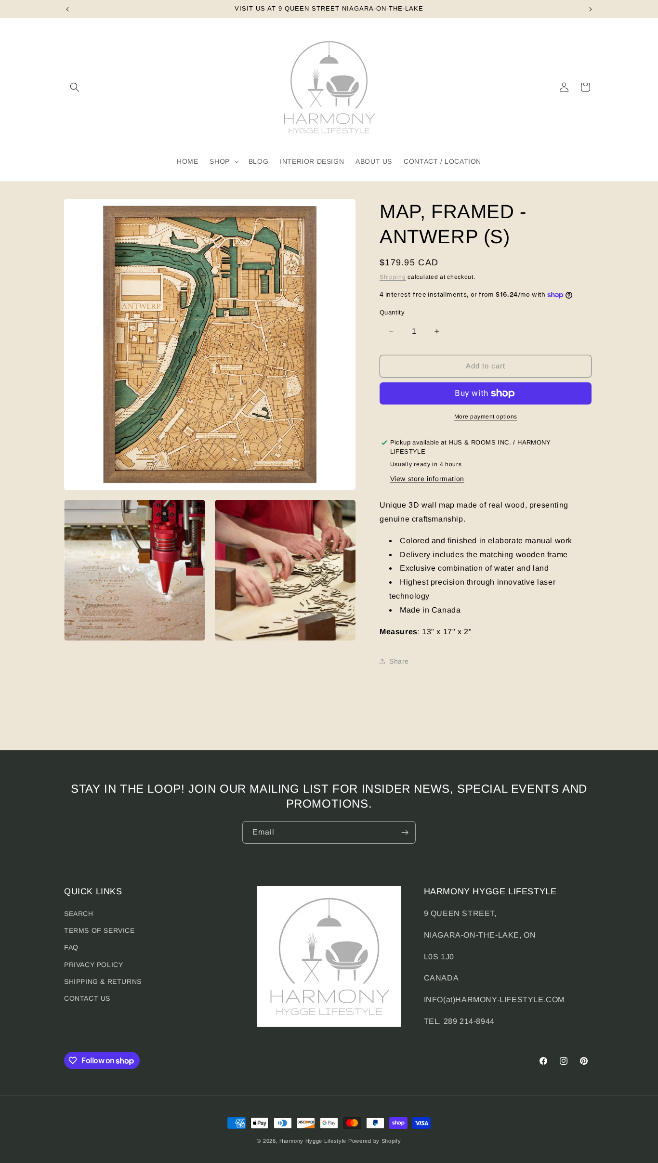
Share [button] (399, 661)
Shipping (393, 277)
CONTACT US (87, 998)
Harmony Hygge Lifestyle (312, 1141)
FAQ (71, 947)
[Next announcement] (590, 9)
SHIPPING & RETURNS (103, 981)
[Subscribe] (404, 832)
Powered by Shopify (374, 1141)
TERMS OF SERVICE (99, 930)
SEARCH (78, 913)
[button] (74, 87)
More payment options (485, 416)
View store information (427, 479)
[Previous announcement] (67, 9)
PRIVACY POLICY (93, 964)
